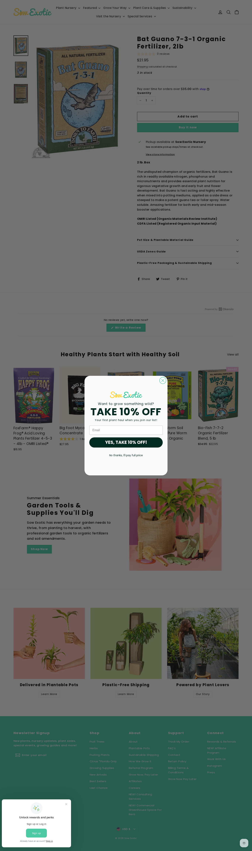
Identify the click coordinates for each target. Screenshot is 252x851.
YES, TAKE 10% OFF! (126, 442)
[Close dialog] (163, 380)
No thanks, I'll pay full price (126, 455)
